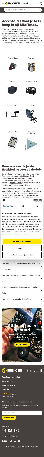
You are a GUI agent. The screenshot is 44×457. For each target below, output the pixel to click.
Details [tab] (22, 206)
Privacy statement (23, 447)
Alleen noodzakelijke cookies (22, 255)
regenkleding (15, 183)
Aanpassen (21, 248)
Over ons (6, 390)
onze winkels (34, 43)
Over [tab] (36, 206)
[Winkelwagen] (40, 3)
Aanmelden (9, 418)
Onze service (7, 381)
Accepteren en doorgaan (22, 241)
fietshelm (9, 181)
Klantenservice (8, 385)
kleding (26, 176)
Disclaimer (34, 447)
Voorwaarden (10, 447)
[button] (40, 10)
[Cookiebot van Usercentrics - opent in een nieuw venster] (33, 200)
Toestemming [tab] (8, 206)
